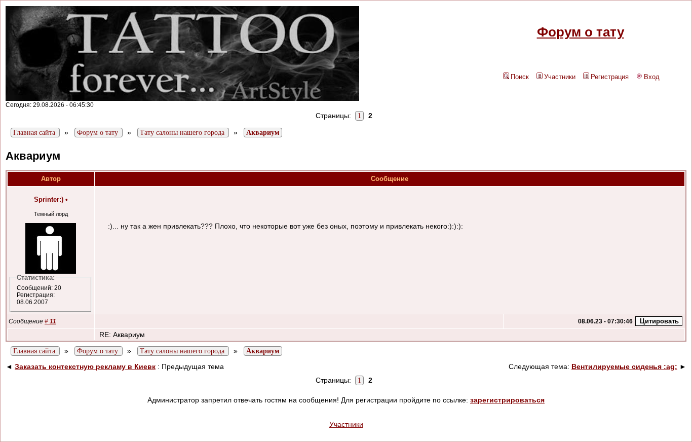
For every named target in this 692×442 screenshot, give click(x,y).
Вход (652, 77)
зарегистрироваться (507, 400)
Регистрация (610, 77)
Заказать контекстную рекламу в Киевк (85, 366)
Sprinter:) (48, 199)
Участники (559, 77)
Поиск (520, 77)
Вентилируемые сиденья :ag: (624, 366)
